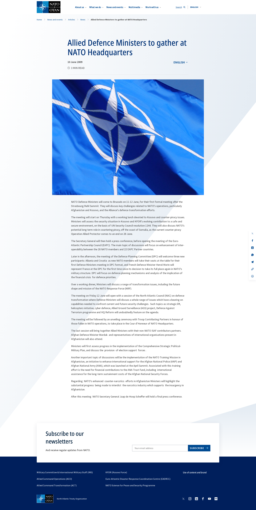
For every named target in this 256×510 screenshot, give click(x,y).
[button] (195, 7)
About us (79, 7)
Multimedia (134, 7)
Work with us (152, 7)
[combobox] (195, 7)
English (179, 62)
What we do (95, 7)
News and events (114, 7)
